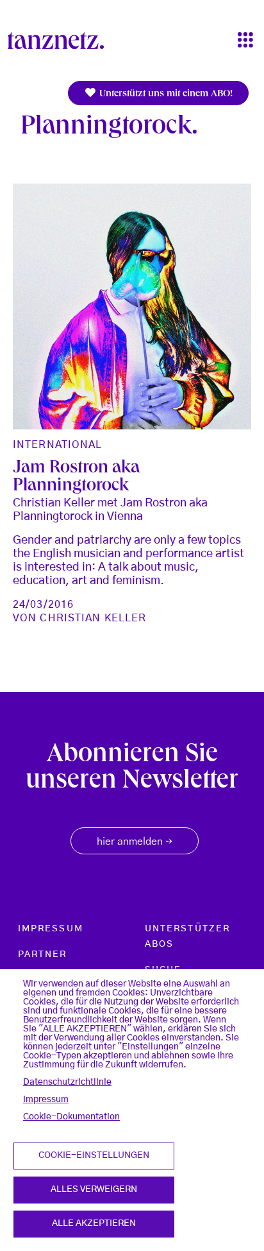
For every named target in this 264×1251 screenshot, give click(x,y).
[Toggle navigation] (245, 41)
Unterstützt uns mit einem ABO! (165, 94)
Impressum (46, 1099)
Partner (42, 954)
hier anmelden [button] (134, 842)
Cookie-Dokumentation (71, 1116)
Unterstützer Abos (187, 936)
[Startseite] (61, 40)
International (58, 445)
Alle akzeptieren (94, 1223)
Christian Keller (93, 618)
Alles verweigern (94, 1189)
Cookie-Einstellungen (93, 1155)
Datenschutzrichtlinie (67, 1082)
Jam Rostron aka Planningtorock (76, 478)
